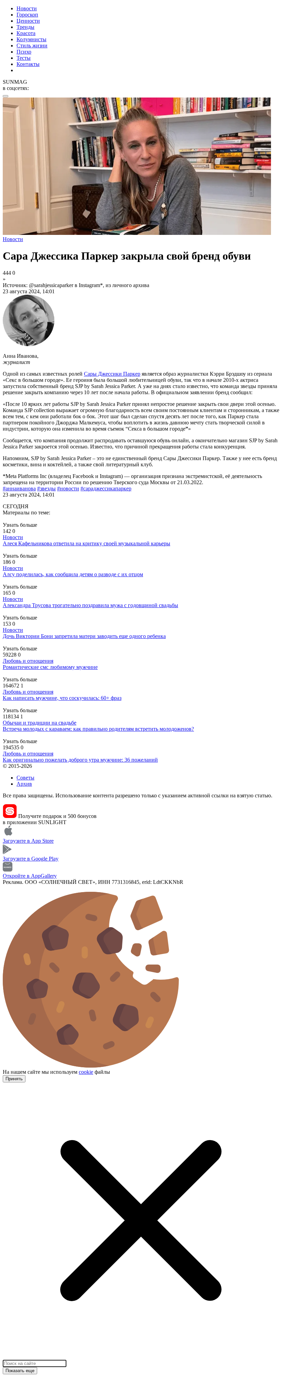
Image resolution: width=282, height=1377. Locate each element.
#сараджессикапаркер (105, 488)
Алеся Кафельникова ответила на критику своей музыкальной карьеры (86, 543)
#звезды (46, 488)
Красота (26, 33)
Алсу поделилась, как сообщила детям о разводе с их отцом (73, 574)
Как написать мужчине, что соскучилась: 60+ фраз (62, 698)
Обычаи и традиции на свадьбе (39, 723)
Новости (27, 8)
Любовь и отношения (28, 661)
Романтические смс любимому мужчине (50, 667)
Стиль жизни (32, 45)
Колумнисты (31, 39)
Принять (14, 1078)
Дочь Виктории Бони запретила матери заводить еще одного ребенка (84, 636)
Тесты (24, 58)
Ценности (28, 21)
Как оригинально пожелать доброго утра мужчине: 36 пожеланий (80, 760)
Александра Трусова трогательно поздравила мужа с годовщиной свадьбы (90, 605)
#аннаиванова (19, 488)
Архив (24, 784)
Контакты (28, 64)
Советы (25, 778)
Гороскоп (27, 15)
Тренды (25, 27)
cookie (86, 1072)
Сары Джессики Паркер (112, 374)
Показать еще (20, 1370)
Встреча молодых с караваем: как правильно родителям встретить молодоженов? (98, 729)
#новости (68, 488)
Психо (24, 52)
